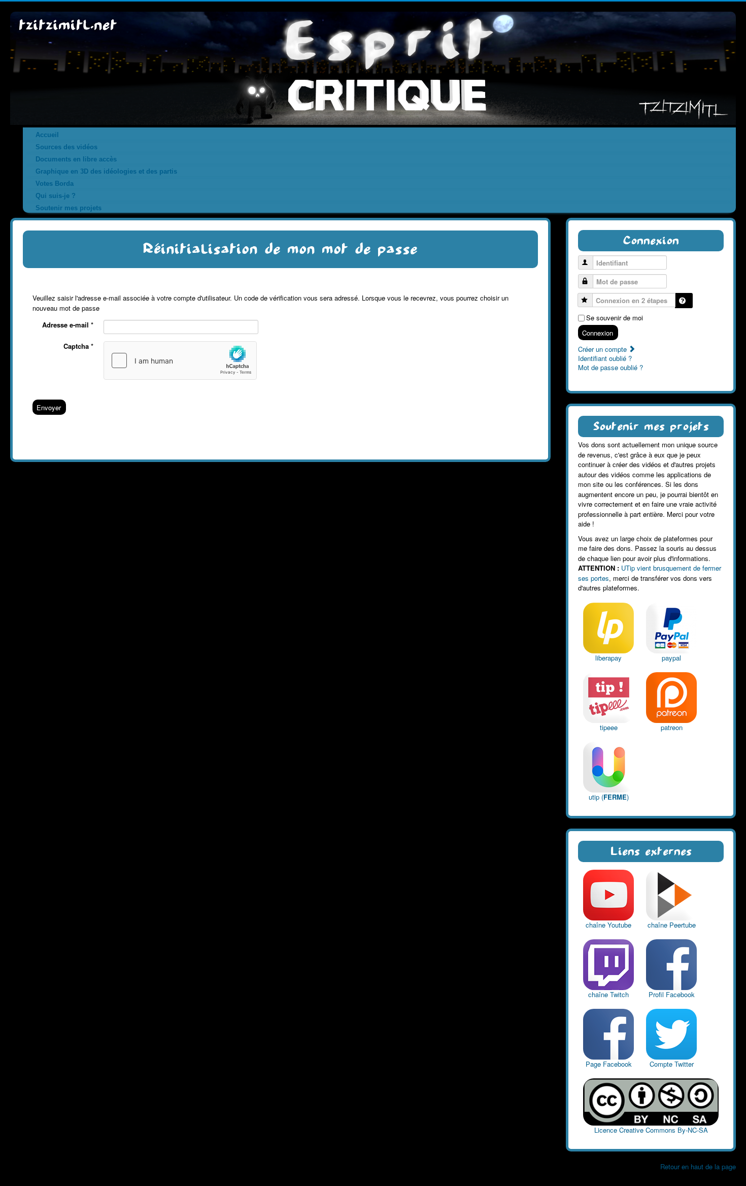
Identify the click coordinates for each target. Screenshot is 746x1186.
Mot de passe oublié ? (610, 367)
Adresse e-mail (67, 325)
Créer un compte (603, 349)
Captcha (78, 346)
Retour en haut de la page (698, 1166)
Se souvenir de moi (614, 317)
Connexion (597, 333)
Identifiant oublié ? (605, 358)
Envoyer (49, 407)
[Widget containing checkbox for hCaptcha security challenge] (180, 360)
